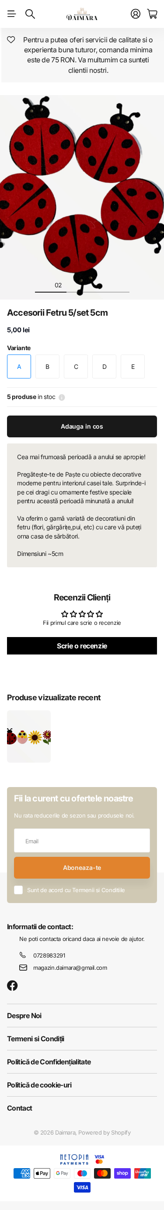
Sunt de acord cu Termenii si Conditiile (76, 889)
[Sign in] (135, 14)
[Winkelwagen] (152, 14)
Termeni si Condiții (35, 1038)
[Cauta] (30, 14)
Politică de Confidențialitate (49, 1061)
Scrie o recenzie (82, 645)
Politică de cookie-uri (39, 1084)
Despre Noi (24, 1015)
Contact (19, 1108)
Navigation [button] (12, 14)
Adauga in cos (82, 426)
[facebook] (12, 986)
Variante (19, 347)
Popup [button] (62, 396)
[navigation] (43, 285)
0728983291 (49, 955)
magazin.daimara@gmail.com (70, 967)
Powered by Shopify (104, 1132)
